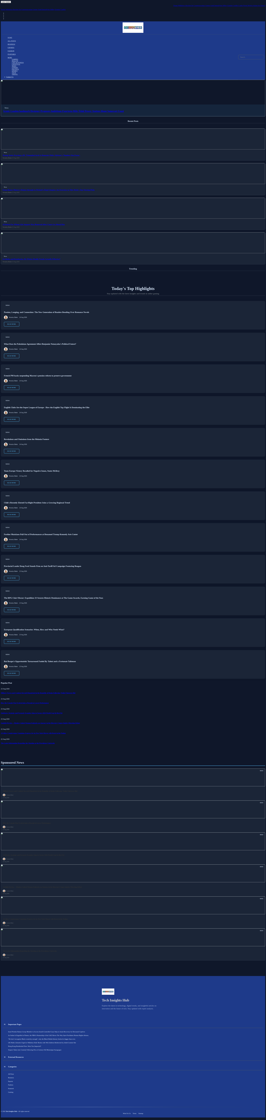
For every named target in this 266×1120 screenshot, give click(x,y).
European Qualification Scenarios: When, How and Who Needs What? (34, 630)
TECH (14, 72)
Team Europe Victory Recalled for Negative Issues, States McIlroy (32, 471)
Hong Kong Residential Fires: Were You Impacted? (24, 1046)
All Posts (11, 1074)
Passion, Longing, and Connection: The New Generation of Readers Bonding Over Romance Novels (46, 312)
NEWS (14, 66)
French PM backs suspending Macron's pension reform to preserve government (37, 376)
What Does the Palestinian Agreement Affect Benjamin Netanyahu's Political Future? (40, 344)
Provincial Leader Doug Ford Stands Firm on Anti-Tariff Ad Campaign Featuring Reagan (42, 566)
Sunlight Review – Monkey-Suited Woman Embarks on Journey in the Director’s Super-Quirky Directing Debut (40, 723)
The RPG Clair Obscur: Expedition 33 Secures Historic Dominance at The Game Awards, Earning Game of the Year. (53, 598)
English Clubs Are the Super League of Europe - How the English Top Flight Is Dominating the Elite (46, 407)
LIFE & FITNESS (18, 62)
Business (11, 1078)
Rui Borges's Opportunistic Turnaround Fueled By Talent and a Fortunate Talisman (40, 661)
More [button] (10, 57)
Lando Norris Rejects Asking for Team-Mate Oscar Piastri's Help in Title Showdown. (237, 5)
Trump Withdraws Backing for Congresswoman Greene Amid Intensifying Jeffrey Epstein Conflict (176, 5)
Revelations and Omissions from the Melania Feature (26, 439)
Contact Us (9, 77)
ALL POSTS (12, 41)
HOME (10, 37)
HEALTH (15, 61)
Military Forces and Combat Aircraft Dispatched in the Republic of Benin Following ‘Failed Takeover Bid (38, 693)
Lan (2, 9)
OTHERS (15, 67)
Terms (134, 1113)
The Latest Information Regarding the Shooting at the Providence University (28, 743)
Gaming (10, 1092)
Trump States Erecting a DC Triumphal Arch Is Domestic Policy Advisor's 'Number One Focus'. (41, 155)
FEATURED (12, 54)
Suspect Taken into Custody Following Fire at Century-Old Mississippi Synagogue (34, 1050)
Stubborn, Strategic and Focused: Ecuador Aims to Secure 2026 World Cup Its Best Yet (31, 713)
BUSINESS (11, 44)
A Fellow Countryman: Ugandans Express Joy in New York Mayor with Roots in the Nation (33, 733)
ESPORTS (11, 47)
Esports (10, 1081)
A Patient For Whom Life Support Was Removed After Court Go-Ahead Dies (34, 224)
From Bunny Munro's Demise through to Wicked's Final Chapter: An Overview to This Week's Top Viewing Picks (49, 190)
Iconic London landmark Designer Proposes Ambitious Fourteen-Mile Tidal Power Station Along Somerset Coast (63, 111)
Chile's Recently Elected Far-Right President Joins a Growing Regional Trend (37, 503)
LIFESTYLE (16, 64)
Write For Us (127, 1113)
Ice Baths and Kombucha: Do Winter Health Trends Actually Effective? (31, 259)
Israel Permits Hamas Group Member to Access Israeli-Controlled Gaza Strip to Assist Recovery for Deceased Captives (46, 1032)
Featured (11, 1088)
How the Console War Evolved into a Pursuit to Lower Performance (25, 703)
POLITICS (15, 69)
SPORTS (14, 71)
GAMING (15, 59)
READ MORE (11, 324)
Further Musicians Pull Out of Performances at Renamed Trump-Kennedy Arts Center (41, 534)
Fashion (10, 1085)
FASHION (11, 51)
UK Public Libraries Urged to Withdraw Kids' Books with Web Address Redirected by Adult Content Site (42, 1043)
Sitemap (140, 1113)
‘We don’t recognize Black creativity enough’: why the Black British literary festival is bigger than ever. (41, 1039)
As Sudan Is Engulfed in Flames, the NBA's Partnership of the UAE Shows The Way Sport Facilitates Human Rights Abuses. (48, 1035)
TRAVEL (15, 74)
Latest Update (6, 2)
